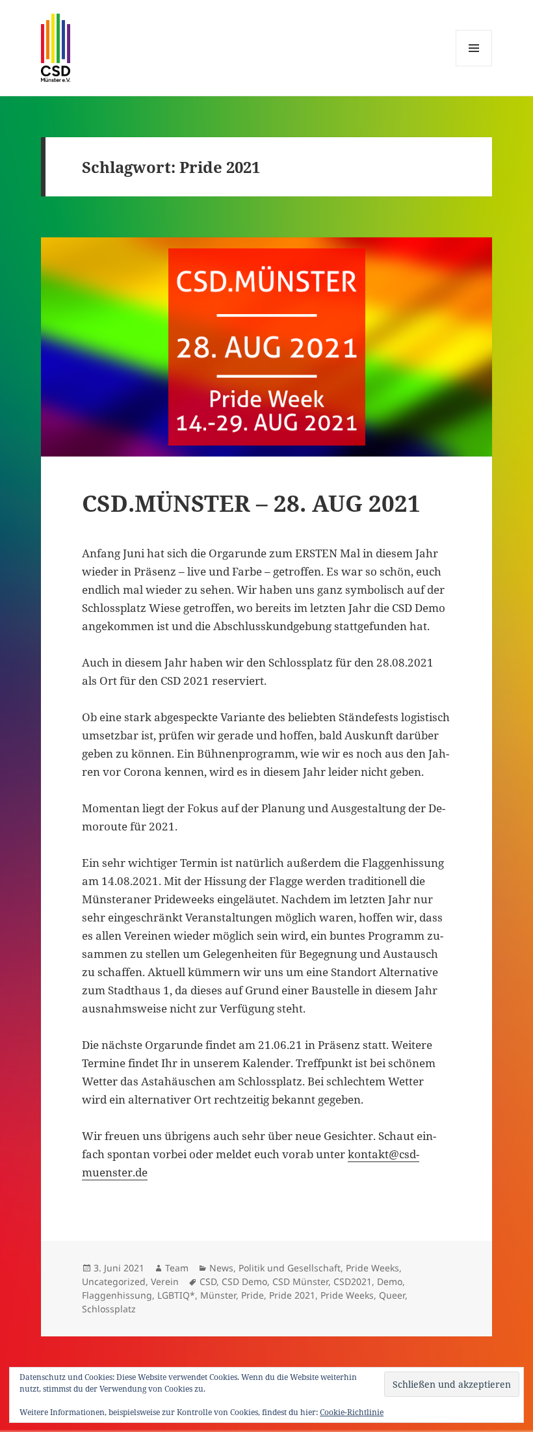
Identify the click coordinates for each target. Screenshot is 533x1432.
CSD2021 (352, 1281)
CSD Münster (300, 1281)
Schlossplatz (109, 1309)
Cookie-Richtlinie (352, 1412)
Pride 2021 (292, 1295)
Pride (252, 1295)
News (221, 1268)
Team (176, 1268)
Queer (392, 1295)
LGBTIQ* (176, 1295)
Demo (389, 1281)
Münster (218, 1295)
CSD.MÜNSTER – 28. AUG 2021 (251, 503)
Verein (165, 1281)
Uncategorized (114, 1281)
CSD (208, 1281)
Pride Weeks (372, 1268)
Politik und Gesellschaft (290, 1268)
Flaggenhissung (117, 1295)
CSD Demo (244, 1281)
